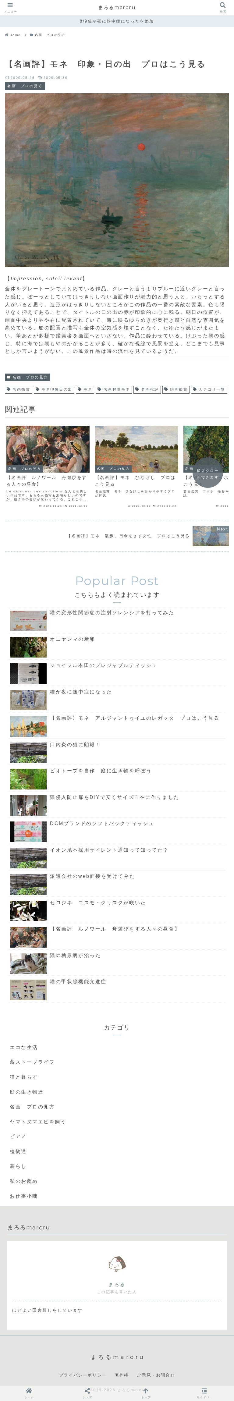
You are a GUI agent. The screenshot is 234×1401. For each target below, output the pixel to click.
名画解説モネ (117, 389)
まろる (117, 1284)
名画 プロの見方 (30, 377)
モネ (87, 389)
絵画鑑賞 (179, 389)
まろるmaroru (117, 7)
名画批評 (150, 389)
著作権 (122, 1375)
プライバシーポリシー (83, 1375)
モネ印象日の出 (57, 389)
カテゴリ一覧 (212, 389)
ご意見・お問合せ (156, 1375)
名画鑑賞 (21, 389)
